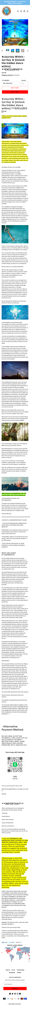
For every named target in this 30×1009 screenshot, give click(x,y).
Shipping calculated (7, 75)
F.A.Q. (13, 970)
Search (8, 970)
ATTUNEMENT (5, 80)
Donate (19, 972)
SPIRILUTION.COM (16, 1004)
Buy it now (15, 92)
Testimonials (20, 970)
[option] (7, 50)
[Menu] (27, 11)
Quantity (23, 80)
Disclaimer (12, 972)
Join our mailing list (15, 977)
